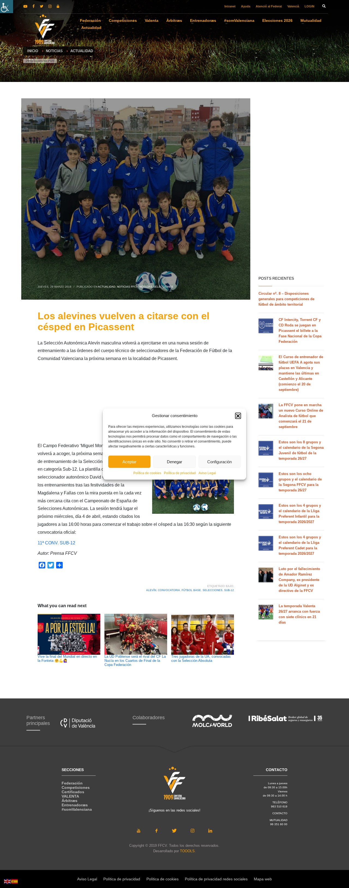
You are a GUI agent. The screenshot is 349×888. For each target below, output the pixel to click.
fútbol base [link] (191, 590)
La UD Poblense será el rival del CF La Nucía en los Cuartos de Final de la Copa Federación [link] (135, 661)
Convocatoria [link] (169, 590)
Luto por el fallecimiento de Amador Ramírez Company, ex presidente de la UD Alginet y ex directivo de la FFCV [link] (299, 580)
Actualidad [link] (106, 286)
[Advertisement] (135, 403)
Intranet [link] (230, 6)
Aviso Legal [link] (207, 473)
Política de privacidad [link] (180, 473)
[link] (6, 6)
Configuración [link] (219, 461)
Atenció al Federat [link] (269, 6)
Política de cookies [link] (147, 473)
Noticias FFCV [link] (127, 286)
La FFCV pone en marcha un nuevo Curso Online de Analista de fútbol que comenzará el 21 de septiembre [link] (301, 416)
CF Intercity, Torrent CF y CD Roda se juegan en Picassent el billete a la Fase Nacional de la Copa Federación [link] (300, 331)
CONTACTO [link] (279, 813)
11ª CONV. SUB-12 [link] (56, 543)
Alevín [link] (151, 590)
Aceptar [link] (129, 461)
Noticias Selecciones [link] (156, 286)
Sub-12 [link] (229, 590)
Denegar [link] (174, 461)
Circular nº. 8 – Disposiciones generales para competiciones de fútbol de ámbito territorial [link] (286, 298)
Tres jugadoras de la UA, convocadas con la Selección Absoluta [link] (201, 659)
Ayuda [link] (245, 6)
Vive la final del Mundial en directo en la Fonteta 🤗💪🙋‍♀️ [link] (67, 659)
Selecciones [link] (212, 590)
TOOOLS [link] (187, 851)
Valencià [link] (293, 6)
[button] (238, 415)
